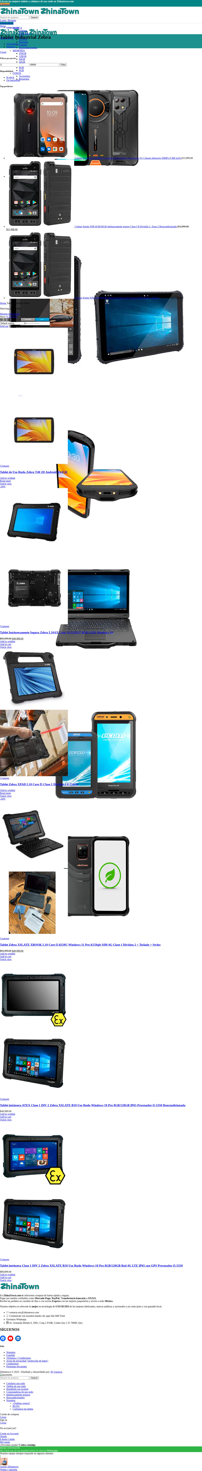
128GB (22, 56)
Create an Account (9, 1433)
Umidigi (23, 45)
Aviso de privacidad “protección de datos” (27, 1361)
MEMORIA (19, 50)
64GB (22, 59)
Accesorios (24, 76)
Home (3, 303)
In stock (10, 77)
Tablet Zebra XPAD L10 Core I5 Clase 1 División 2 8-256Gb (39, 784)
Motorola (23, 42)
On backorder (13, 80)
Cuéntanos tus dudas (23, 1409)
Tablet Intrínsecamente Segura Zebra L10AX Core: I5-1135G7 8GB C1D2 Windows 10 (56, 632)
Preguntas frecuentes (16, 1366)
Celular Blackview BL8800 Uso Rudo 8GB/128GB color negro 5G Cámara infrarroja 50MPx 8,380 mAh (128, 158)
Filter (63, 65)
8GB (21, 67)
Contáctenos (12, 1363)
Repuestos (24, 79)
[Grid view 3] (5, 320)
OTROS (17, 73)
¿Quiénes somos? (21, 1403)
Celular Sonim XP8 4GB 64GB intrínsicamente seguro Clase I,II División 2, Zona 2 (117, 297)
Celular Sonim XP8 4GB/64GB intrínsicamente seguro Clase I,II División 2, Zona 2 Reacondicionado (126, 226)
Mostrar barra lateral (10, 314)
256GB (22, 53)
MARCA (17, 27)
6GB (21, 70)
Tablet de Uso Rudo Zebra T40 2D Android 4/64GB (33, 472)
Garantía (10, 1355)
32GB (22, 62)
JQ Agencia (56, 1372)
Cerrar (3, 52)
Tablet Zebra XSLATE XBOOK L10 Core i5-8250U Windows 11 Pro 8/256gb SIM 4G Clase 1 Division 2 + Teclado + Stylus (80, 944)
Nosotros (10, 1352)
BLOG (16, 1406)
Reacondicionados (28, 47)
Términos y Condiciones (18, 1358)
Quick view (6, 483)
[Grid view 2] (2, 320)
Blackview (24, 33)
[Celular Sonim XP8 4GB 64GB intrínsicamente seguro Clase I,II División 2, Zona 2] (40, 297)
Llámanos (5, 4)
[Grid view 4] (8, 320)
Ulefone (23, 30)
